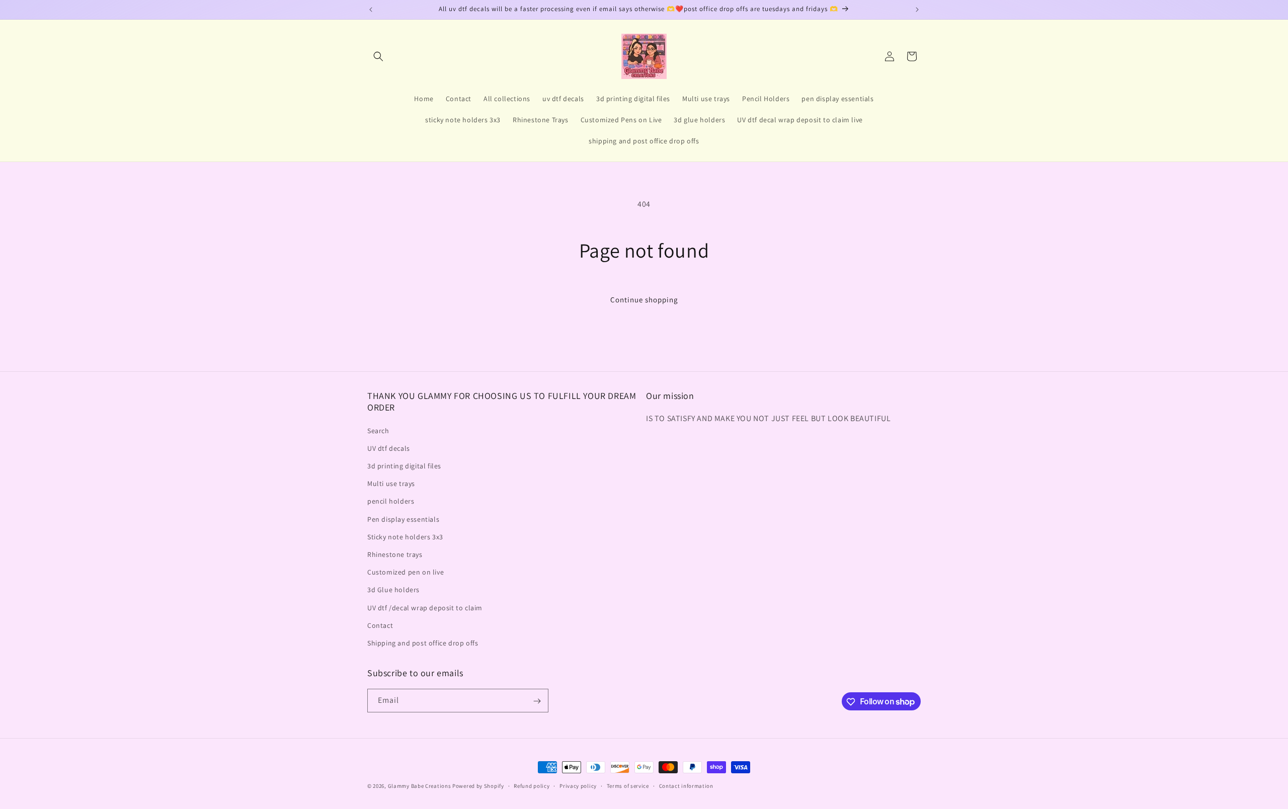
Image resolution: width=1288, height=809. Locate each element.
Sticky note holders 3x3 (405, 536)
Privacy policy (578, 785)
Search (378, 430)
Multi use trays (391, 483)
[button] (378, 56)
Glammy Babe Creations (419, 785)
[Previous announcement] (371, 9)
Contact (380, 625)
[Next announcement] (917, 9)
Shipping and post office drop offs (422, 643)
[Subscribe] (537, 701)
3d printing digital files (404, 465)
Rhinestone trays (395, 554)
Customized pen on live (405, 572)
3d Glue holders (393, 589)
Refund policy (531, 785)
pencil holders (390, 501)
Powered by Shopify (478, 785)
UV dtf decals (388, 448)
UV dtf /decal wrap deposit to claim (424, 607)
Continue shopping (644, 299)
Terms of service (628, 785)
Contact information (686, 785)
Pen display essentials (403, 519)
